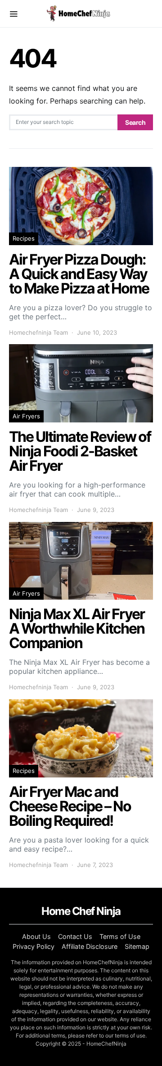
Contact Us (75, 936)
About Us (36, 936)
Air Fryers (26, 416)
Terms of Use (119, 936)
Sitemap (137, 946)
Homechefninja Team (38, 332)
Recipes (24, 238)
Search (135, 122)
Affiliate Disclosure (89, 946)
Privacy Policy (33, 946)
